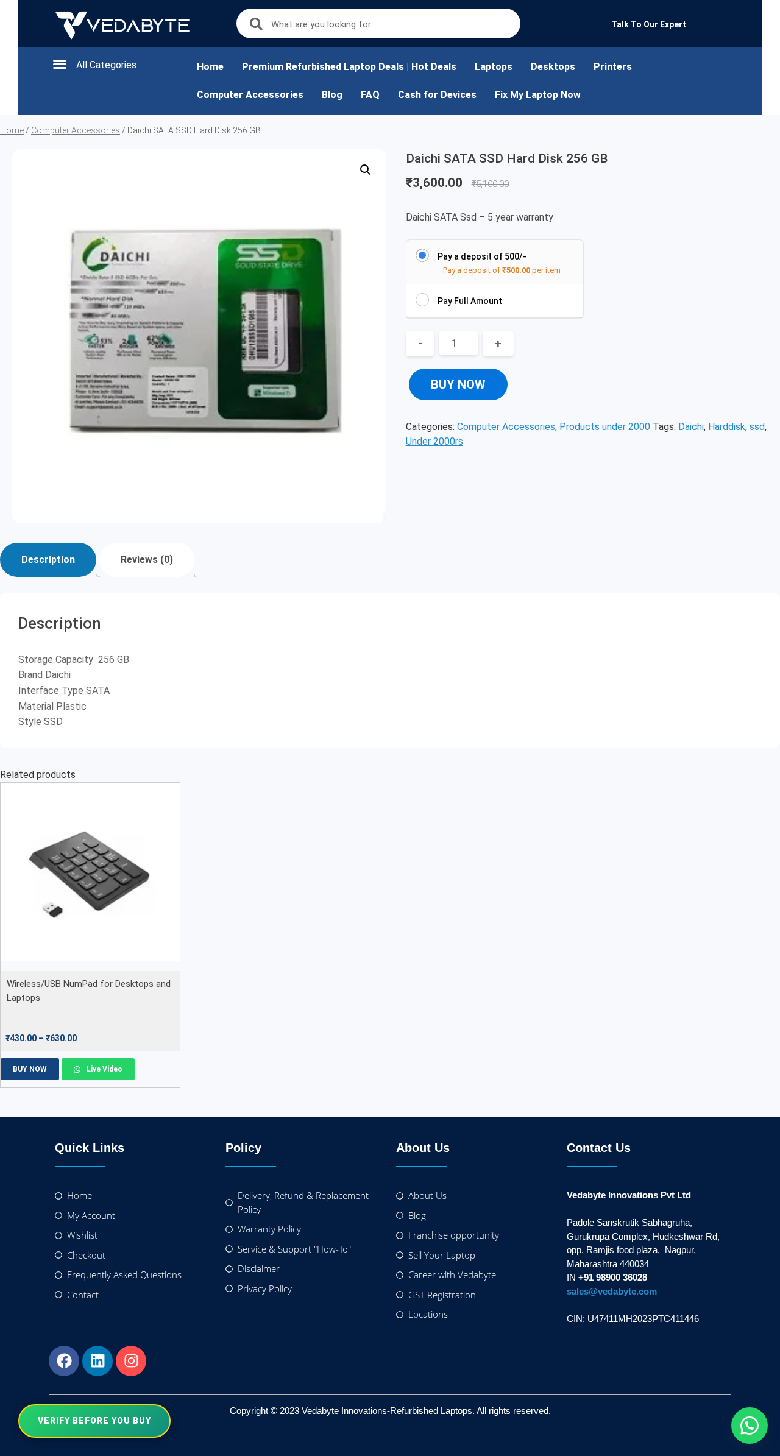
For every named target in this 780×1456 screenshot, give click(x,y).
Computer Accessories (250, 95)
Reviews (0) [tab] (147, 559)
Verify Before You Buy (94, 1421)
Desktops (553, 66)
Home (210, 66)
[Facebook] (64, 1361)
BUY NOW (458, 384)
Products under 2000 (604, 427)
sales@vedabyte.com (612, 1291)
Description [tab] (48, 559)
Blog (332, 95)
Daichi (691, 427)
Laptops (493, 66)
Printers (613, 66)
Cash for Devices (437, 95)
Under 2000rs (434, 441)
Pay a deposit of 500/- (482, 256)
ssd (757, 427)
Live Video (103, 1069)
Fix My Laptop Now (538, 95)
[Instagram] (131, 1361)
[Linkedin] (97, 1361)
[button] (112, 64)
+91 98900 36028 (612, 1277)
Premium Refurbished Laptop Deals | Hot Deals (349, 66)
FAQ (370, 95)
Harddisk (726, 427)
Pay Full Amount (470, 301)
